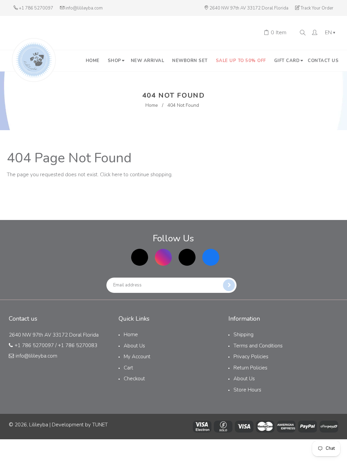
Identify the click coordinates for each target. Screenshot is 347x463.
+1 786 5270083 (77, 345)
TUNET (100, 424)
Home (151, 105)
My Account (137, 356)
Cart (128, 367)
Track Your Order (317, 8)
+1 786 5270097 (36, 8)
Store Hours (247, 389)
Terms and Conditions (258, 345)
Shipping (243, 334)
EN (330, 33)
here (117, 174)
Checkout (134, 378)
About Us (134, 345)
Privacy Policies (250, 356)
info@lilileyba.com (84, 8)
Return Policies (250, 367)
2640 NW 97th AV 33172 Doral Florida (248, 8)
